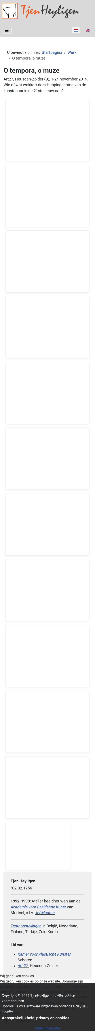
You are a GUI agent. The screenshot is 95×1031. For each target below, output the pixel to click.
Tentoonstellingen (26, 926)
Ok (6, 1020)
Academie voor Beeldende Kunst (38, 907)
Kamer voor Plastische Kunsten (45, 954)
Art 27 (23, 966)
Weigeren (23, 1020)
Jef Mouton (45, 913)
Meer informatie (47, 1028)
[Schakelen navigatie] (6, 30)
